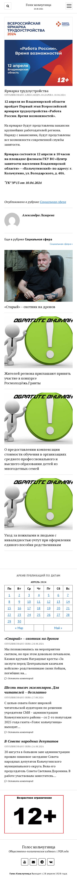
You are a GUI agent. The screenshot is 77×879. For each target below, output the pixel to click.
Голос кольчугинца (38, 5)
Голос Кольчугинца (20, 873)
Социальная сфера (53, 202)
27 (58, 615)
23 (19, 615)
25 (38, 615)
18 (38, 608)
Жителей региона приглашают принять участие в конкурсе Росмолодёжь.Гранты (37, 378)
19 (49, 608)
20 (58, 608)
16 (19, 608)
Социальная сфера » (61, 243)
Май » (58, 628)
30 (19, 621)
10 (29, 602)
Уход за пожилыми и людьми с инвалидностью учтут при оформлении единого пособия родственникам (37, 540)
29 (9, 621)
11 (38, 602)
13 (58, 602)
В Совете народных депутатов (31, 741)
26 (49, 615)
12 (49, 602)
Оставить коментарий (20, 678)
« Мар (19, 628)
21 (68, 608)
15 (9, 608)
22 (9, 615)
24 (29, 615)
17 (29, 608)
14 (68, 602)
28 (68, 615)
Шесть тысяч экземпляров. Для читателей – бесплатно (31, 690)
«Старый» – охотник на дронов (31, 638)
